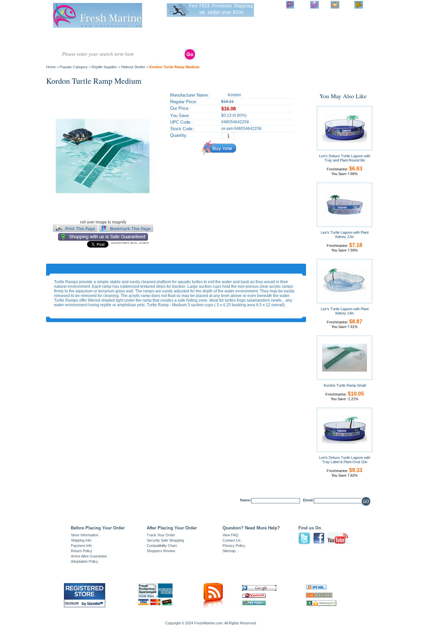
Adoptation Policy (84, 561)
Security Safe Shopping (165, 540)
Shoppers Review (161, 551)
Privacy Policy (234, 546)
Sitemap (229, 551)
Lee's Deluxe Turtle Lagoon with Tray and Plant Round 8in (344, 158)
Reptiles (196, 36)
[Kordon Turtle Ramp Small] (344, 357)
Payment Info (81, 546)
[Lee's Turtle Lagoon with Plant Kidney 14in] (344, 281)
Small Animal (290, 38)
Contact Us (232, 540)
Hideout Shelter (133, 67)
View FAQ (230, 535)
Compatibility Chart (162, 546)
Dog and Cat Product (316, 38)
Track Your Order (161, 535)
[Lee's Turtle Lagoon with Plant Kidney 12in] (344, 204)
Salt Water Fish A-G (59, 38)
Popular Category (74, 67)
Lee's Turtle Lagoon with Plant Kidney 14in (345, 311)
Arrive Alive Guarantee (89, 556)
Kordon (234, 95)
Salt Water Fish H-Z (85, 38)
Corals (138, 36)
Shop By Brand (343, 38)
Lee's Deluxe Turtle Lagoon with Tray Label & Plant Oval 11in (344, 460)
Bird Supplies (268, 38)
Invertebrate (113, 36)
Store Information (84, 535)
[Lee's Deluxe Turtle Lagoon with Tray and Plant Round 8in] (344, 128)
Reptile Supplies (218, 38)
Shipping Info (81, 540)
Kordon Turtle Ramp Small (345, 385)
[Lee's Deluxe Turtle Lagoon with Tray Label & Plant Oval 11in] (344, 429)
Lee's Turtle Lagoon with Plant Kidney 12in (345, 234)
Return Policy (81, 551)
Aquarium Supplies (243, 38)
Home (51, 67)
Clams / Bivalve (166, 36)
